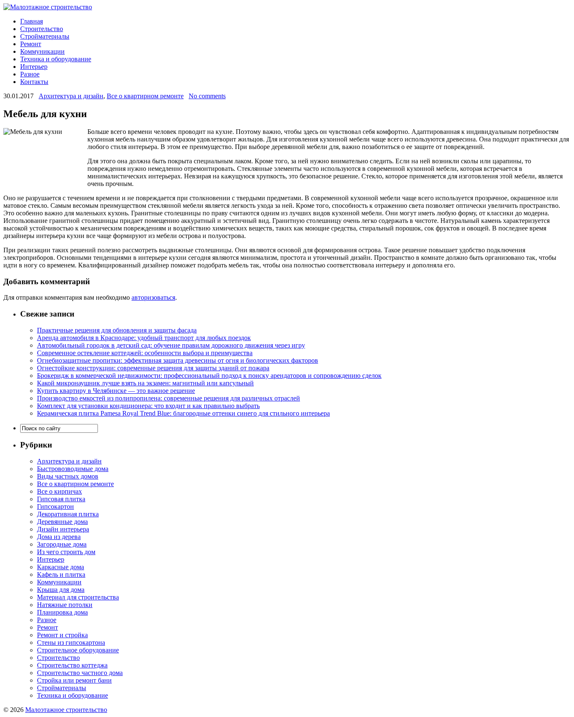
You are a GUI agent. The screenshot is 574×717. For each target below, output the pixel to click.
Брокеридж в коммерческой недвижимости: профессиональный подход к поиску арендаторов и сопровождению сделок (209, 375)
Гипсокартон (55, 506)
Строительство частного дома (80, 672)
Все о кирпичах (59, 491)
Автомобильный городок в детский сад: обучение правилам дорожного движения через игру (171, 345)
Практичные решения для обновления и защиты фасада (117, 330)
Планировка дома (62, 612)
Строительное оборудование (78, 650)
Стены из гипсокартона (71, 642)
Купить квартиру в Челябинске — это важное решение (116, 390)
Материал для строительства (78, 597)
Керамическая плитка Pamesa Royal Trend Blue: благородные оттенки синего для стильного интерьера (183, 413)
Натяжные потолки (64, 604)
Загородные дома (62, 544)
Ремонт (30, 43)
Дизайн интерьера (63, 529)
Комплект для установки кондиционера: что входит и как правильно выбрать (148, 405)
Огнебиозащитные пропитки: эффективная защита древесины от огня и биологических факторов (177, 360)
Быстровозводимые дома (72, 468)
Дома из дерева (59, 536)
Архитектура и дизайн (71, 95)
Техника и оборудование (55, 59)
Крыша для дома (60, 589)
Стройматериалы (44, 36)
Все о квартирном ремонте (145, 95)
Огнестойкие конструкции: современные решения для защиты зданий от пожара (153, 368)
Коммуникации (42, 51)
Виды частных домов (67, 476)
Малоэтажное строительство (66, 709)
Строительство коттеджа (72, 665)
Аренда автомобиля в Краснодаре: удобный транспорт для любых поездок (144, 337)
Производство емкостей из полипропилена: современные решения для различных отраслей (168, 398)
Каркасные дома (60, 566)
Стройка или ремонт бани (74, 680)
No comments (207, 95)
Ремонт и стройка (62, 634)
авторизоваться (153, 297)
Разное (29, 74)
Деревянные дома (62, 521)
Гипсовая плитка (61, 498)
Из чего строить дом (66, 551)
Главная (31, 21)
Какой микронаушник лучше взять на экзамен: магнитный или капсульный (145, 383)
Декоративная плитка (68, 514)
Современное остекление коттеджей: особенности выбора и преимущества (145, 352)
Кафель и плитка (61, 574)
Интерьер (33, 66)
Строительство (41, 28)
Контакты (34, 81)
